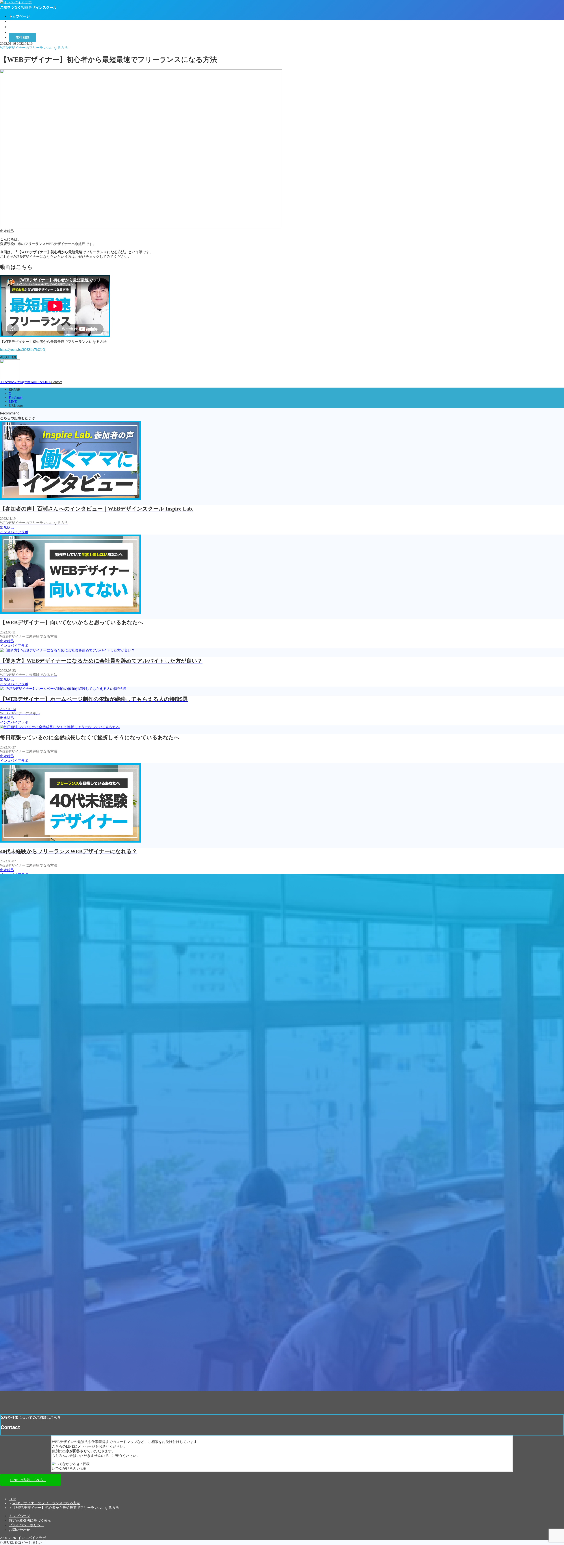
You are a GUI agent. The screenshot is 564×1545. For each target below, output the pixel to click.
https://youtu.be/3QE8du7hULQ (22, 349)
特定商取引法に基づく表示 (30, 1520)
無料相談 (22, 37)
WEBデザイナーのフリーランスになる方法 (46, 1503)
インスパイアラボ (23, 32)
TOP (12, 1499)
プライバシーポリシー (26, 1525)
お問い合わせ (19, 1530)
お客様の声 (17, 27)
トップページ (19, 16)
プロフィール (19, 22)
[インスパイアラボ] (16, 2)
